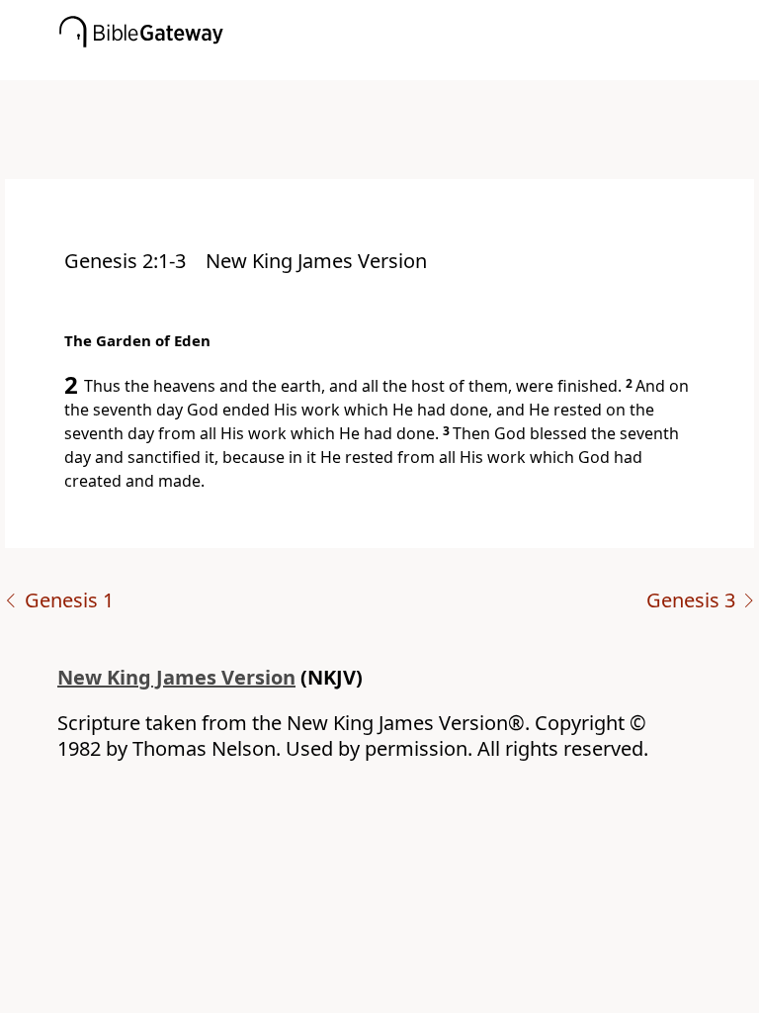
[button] (409, 66)
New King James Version (176, 677)
